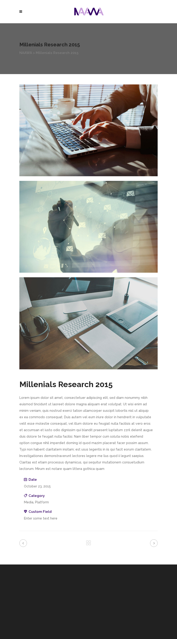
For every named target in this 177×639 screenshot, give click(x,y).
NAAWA (25, 53)
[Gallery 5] (88, 227)
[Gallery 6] (88, 323)
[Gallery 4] (88, 130)
